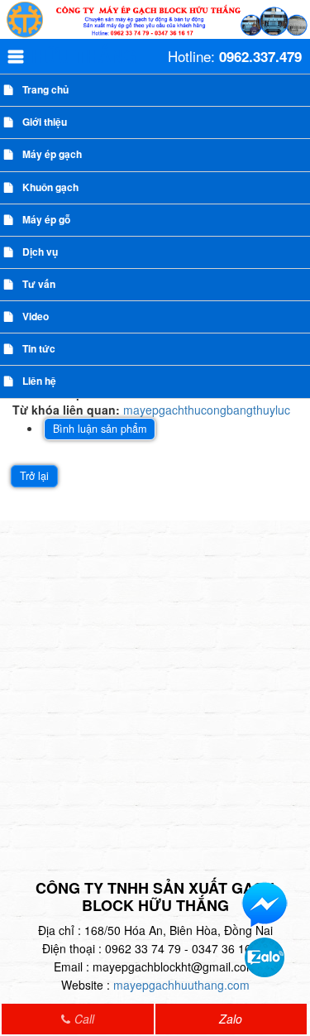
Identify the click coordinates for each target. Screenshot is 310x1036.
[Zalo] (264, 955)
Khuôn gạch (50, 187)
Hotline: (235, 56)
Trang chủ (45, 89)
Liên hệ (39, 380)
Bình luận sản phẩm (99, 428)
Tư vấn (38, 283)
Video (35, 316)
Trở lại (34, 475)
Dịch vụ (40, 251)
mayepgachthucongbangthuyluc (206, 409)
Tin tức (38, 348)
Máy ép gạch (52, 153)
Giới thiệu (44, 121)
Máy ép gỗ (46, 219)
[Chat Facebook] (264, 904)
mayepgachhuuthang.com (181, 984)
